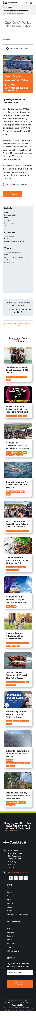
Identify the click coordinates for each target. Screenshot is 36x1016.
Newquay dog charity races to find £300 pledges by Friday (16, 714)
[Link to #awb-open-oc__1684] (31, 3)
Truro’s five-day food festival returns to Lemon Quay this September (17, 524)
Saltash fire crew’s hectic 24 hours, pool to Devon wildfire (17, 754)
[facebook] (11, 878)
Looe (8, 766)
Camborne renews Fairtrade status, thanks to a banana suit (17, 560)
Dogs (27, 642)
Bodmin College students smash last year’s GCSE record (17, 370)
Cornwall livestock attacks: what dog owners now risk (14, 636)
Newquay (22, 682)
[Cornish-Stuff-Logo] (10, 2)
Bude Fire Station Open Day (10, 324)
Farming (9, 645)
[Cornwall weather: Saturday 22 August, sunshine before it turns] (18, 578)
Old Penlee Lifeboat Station (13, 252)
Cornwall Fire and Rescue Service (15, 763)
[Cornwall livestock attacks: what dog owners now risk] (18, 614)
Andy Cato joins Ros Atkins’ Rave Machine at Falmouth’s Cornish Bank (17, 409)
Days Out (17, 491)
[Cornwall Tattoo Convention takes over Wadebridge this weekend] (18, 424)
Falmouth (14, 416)
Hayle (24, 802)
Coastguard (10, 491)
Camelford (9, 642)
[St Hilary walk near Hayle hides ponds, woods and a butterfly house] (18, 774)
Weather (14, 606)
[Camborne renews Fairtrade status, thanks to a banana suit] (18, 538)
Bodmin (8, 376)
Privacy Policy (13, 1001)
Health (23, 491)
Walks (13, 805)
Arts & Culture (17, 452)
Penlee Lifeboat (9, 237)
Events (8, 416)
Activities (9, 452)
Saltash (12, 766)
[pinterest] (26, 878)
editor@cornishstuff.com (18, 872)
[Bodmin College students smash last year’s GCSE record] (18, 348)
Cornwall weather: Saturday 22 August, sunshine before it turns (16, 600)
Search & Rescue (11, 684)
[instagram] (21, 878)
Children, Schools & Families (19, 376)
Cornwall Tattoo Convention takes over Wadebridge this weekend (18, 446)
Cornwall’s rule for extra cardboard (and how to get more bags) (16, 12)
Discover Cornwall (12, 802)
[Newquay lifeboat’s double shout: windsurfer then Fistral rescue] (18, 653)
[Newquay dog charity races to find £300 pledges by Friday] (18, 692)
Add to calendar (12, 194)
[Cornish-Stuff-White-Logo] (15, 841)
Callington (10, 760)
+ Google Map (9, 262)
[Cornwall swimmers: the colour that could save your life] (18, 463)
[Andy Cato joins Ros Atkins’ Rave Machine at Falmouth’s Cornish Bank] (18, 387)
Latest (8, 379)
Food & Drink (15, 530)
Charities (9, 721)
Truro (26, 530)
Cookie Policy (23, 1001)
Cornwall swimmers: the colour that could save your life (17, 485)
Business (9, 567)
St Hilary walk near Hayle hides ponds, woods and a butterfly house (18, 796)
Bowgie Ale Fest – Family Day (24, 324)
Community (23, 567)
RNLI (5, 226)
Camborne (15, 567)
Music (24, 416)
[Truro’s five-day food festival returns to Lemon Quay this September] (18, 502)
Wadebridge (19, 455)
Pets (18, 645)
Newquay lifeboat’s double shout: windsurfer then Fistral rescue (17, 675)
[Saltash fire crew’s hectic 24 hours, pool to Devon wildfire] (18, 732)
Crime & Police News (19, 642)
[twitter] (16, 878)
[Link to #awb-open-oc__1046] (27, 3)
